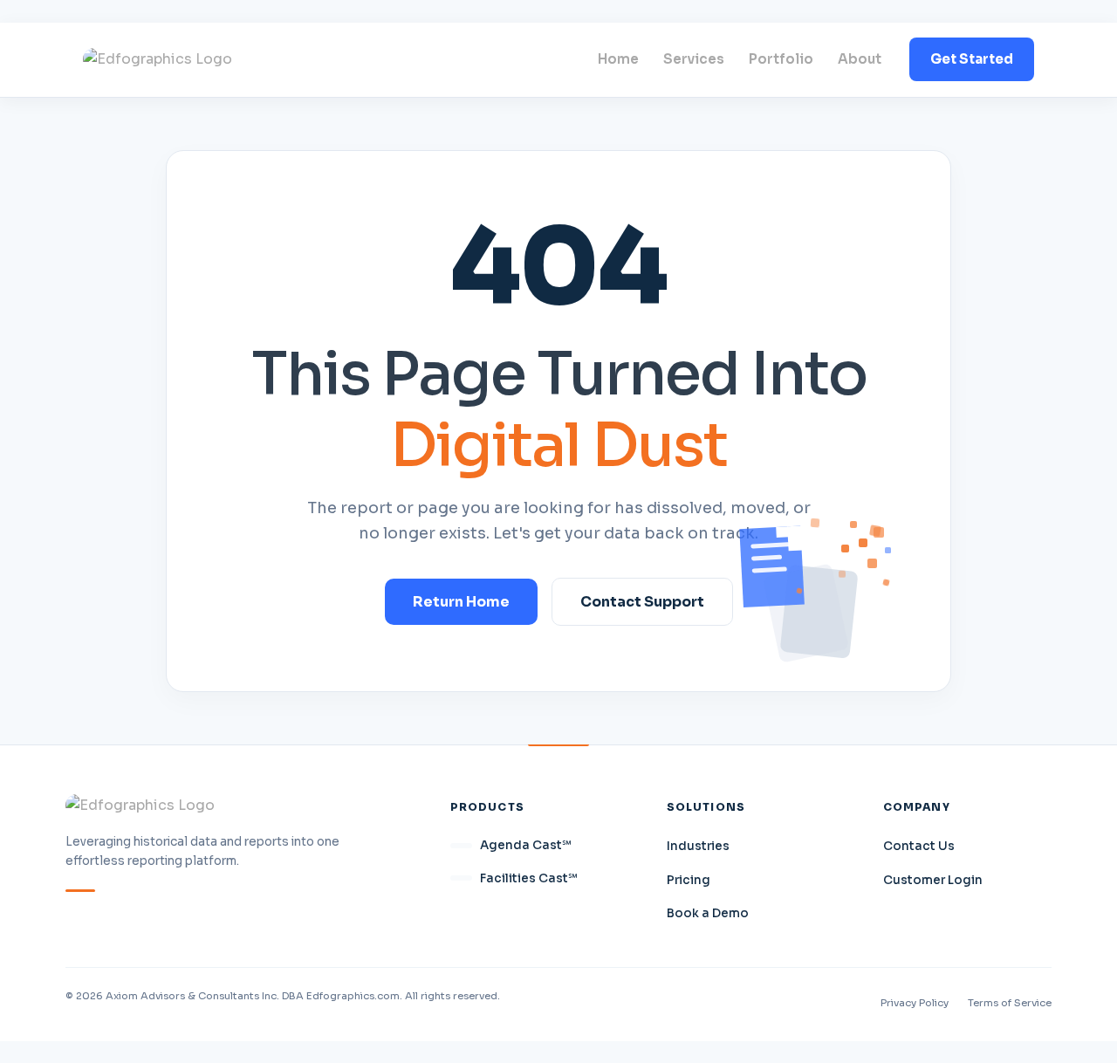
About (859, 59)
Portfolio (781, 59)
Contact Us (919, 846)
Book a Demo (708, 913)
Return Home (461, 602)
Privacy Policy (915, 1003)
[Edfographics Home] (157, 59)
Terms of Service (1010, 1003)
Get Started (971, 59)
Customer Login (933, 880)
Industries (698, 846)
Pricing (688, 880)
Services (693, 59)
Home (618, 59)
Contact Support (642, 602)
